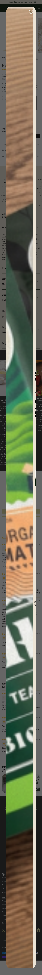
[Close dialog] (31, 12)
